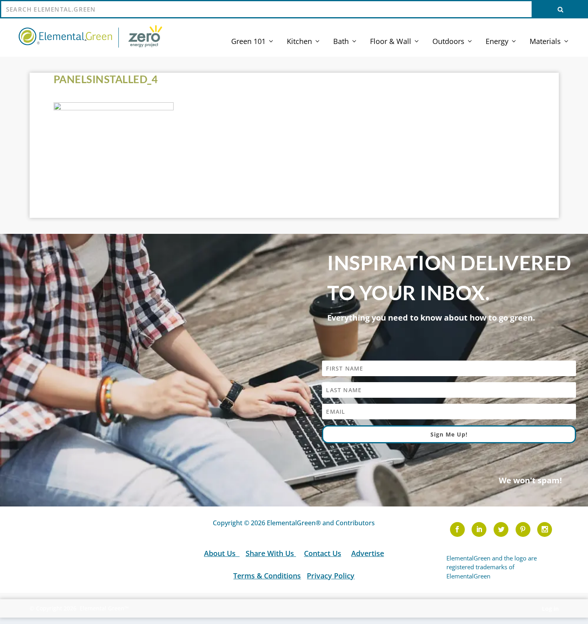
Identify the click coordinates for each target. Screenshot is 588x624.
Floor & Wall (390, 42)
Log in (550, 608)
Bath (341, 42)
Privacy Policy (330, 575)
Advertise (367, 553)
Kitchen (299, 42)
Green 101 (248, 42)
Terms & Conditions (267, 575)
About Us (221, 553)
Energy (497, 42)
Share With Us (271, 553)
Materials (545, 42)
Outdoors (448, 42)
